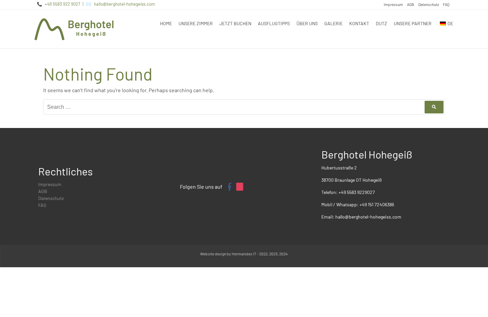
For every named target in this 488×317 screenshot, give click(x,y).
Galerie (333, 23)
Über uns (307, 23)
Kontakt (359, 23)
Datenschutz (428, 4)
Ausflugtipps (274, 23)
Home (166, 23)
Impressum (393, 4)
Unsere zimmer (196, 23)
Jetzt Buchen (235, 23)
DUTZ (381, 23)
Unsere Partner (413, 23)
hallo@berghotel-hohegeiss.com (124, 4)
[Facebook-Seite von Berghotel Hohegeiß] (229, 187)
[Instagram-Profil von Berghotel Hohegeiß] (240, 187)
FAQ (446, 4)
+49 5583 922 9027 (62, 4)
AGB (410, 4)
